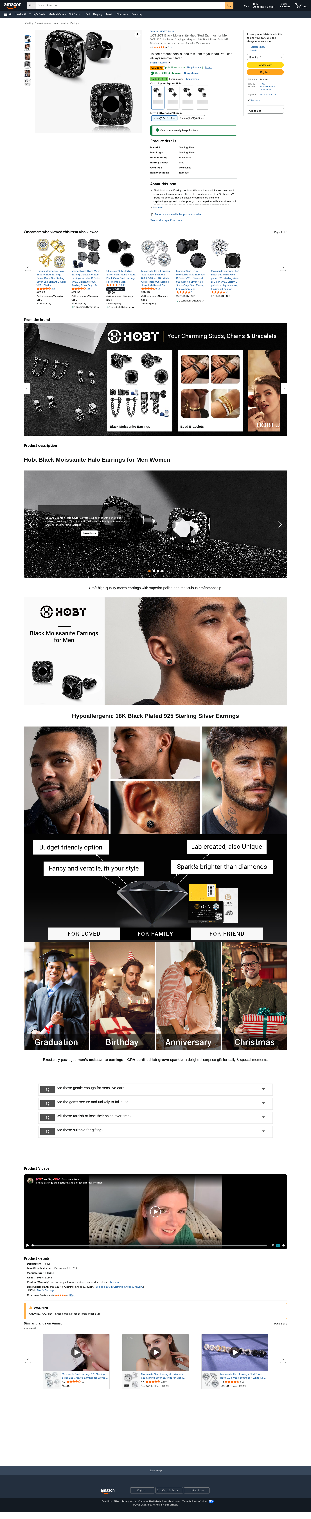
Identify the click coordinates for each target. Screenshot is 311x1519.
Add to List (255, 110)
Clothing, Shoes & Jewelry (38, 23)
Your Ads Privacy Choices (194, 1501)
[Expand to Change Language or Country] (248, 6)
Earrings (74, 23)
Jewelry (64, 23)
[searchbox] (130, 5)
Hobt (262, 84)
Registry (98, 14)
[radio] (27, 39)
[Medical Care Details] (65, 14)
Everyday (137, 14)
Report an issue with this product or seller (178, 214)
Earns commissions (71, 1179)
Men (55, 23)
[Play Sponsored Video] (76, 1353)
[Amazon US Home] (107, 1491)
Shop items (193, 67)
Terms (208, 67)
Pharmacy (122, 14)
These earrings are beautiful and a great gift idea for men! (69, 1182)
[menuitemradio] (278, 1245)
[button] (8, 14)
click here (114, 1282)
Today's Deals (37, 14)
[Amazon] (13, 5)
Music (109, 14)
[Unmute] (284, 1245)
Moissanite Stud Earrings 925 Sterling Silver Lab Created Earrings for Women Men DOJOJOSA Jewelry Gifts (84, 1376)
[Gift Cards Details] (82, 14)
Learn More (89, 533)
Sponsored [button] (29, 1328)
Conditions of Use (110, 1501)
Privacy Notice (129, 1501)
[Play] (27, 1245)
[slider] (149, 1245)
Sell (87, 14)
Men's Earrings (45, 1290)
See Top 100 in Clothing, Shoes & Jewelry (119, 1286)
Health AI (20, 14)
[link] (51, 278)
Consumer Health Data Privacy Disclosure (159, 1501)
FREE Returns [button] (158, 62)
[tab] (149, 571)
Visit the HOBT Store (162, 31)
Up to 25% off (159, 78)
